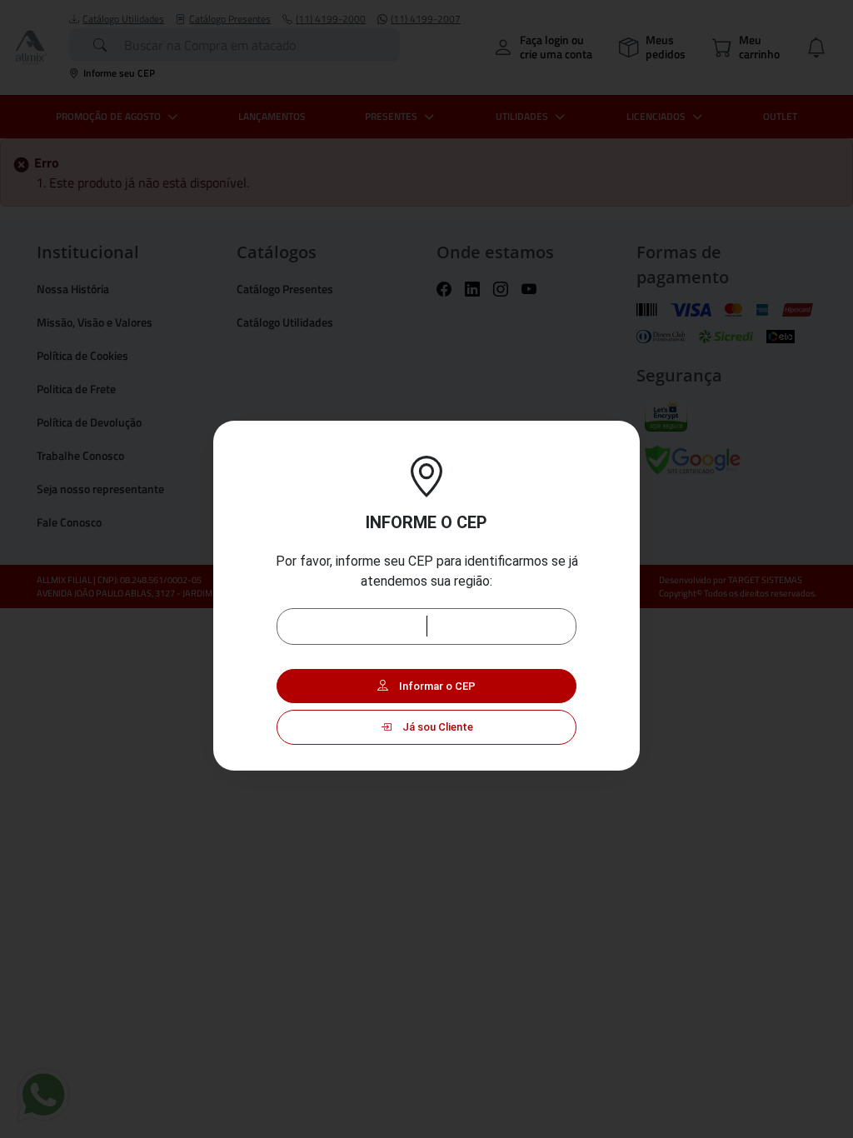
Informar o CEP (436, 686)
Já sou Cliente (436, 727)
